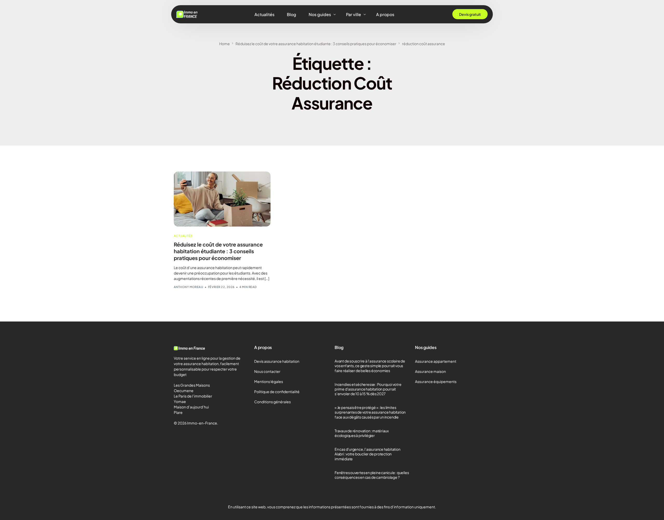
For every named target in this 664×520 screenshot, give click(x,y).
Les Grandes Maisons (192, 385)
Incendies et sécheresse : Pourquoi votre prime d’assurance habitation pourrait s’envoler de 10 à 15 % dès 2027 (368, 389)
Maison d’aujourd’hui (191, 407)
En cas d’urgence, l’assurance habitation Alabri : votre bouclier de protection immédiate (367, 454)
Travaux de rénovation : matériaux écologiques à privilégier (362, 433)
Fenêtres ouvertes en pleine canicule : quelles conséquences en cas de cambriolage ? (372, 475)
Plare (178, 412)
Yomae (180, 401)
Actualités (183, 235)
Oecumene (183, 390)
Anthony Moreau (188, 287)
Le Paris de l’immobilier (193, 396)
